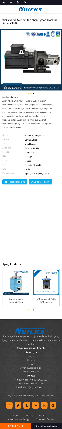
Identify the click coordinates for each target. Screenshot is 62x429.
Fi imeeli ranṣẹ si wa (16, 182)
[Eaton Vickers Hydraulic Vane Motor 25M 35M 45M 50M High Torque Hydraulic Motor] (16, 282)
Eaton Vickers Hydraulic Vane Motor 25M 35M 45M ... (16, 301)
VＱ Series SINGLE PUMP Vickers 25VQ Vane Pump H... (46, 301)
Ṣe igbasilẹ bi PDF (42, 182)
